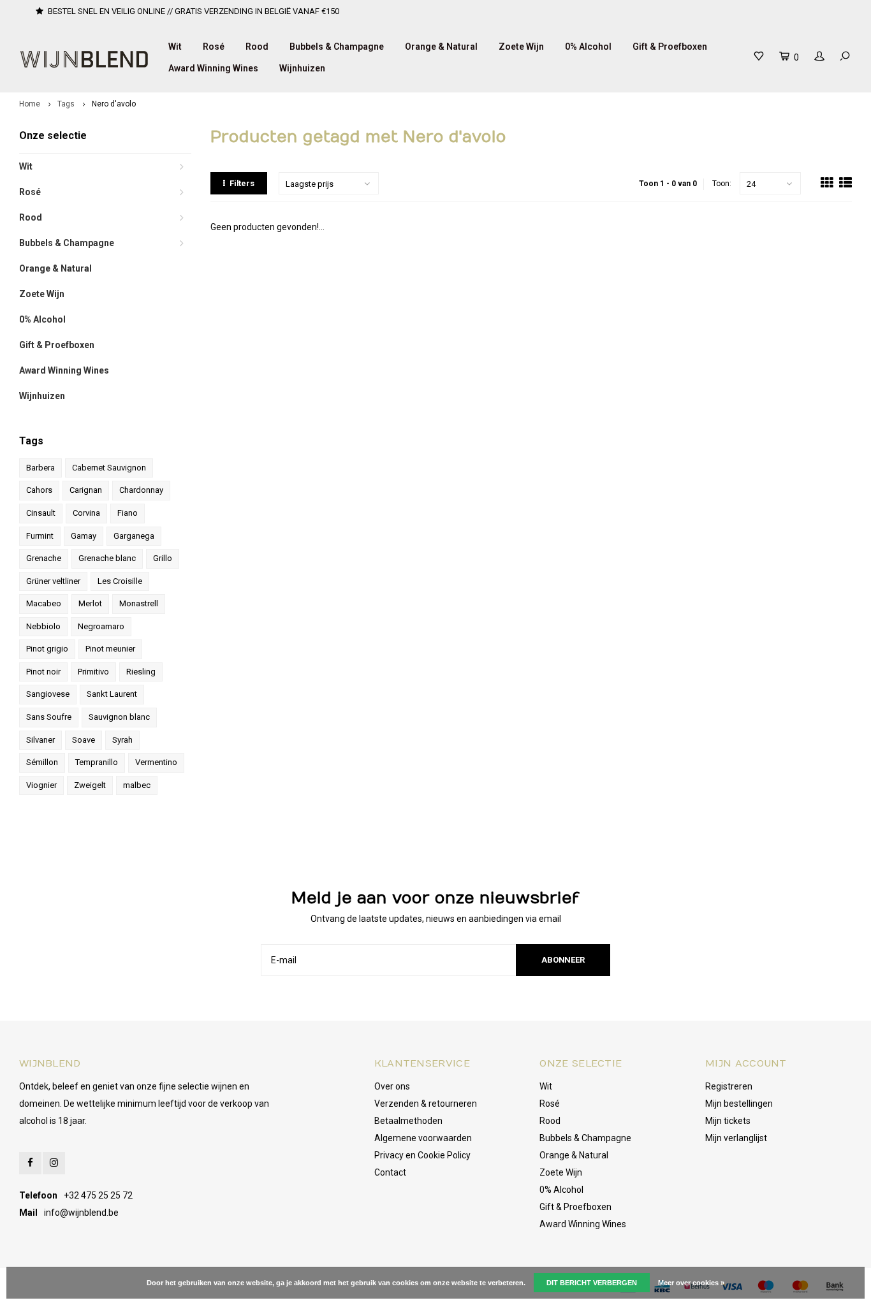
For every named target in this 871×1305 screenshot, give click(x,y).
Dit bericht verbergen (591, 1283)
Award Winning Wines (213, 68)
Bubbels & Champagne (336, 46)
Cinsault (40, 513)
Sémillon (42, 762)
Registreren (728, 1086)
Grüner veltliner (53, 581)
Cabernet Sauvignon (109, 467)
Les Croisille (120, 581)
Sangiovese (48, 694)
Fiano (127, 513)
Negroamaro (101, 626)
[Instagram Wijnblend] (54, 1163)
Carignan (86, 490)
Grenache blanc (107, 558)
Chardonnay (141, 490)
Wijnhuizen (302, 68)
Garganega (133, 536)
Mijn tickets (727, 1121)
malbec (136, 785)
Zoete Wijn (521, 46)
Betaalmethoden (408, 1121)
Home (29, 103)
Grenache (43, 558)
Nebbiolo (43, 626)
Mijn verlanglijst (736, 1138)
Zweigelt (90, 785)
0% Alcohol (588, 46)
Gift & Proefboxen (670, 46)
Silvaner (40, 740)
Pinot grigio (47, 648)
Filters (242, 183)
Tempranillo (96, 762)
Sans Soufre (48, 717)
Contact (390, 1172)
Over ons (392, 1086)
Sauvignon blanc (119, 717)
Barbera (40, 467)
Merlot (90, 603)
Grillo (162, 558)
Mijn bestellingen (739, 1103)
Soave (83, 740)
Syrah (122, 740)
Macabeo (43, 603)
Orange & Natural (441, 46)
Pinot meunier (110, 648)
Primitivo (93, 671)
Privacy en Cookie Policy (422, 1155)
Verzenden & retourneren (425, 1103)
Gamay (83, 536)
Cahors (39, 490)
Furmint (40, 536)
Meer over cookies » (691, 1283)
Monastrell (138, 603)
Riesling (141, 671)
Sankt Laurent (112, 694)
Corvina (86, 513)
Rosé (213, 46)
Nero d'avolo (114, 103)
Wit (175, 46)
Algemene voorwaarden (423, 1138)
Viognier (41, 785)
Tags (66, 103)
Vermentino (156, 762)
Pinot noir (43, 671)
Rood (256, 46)
